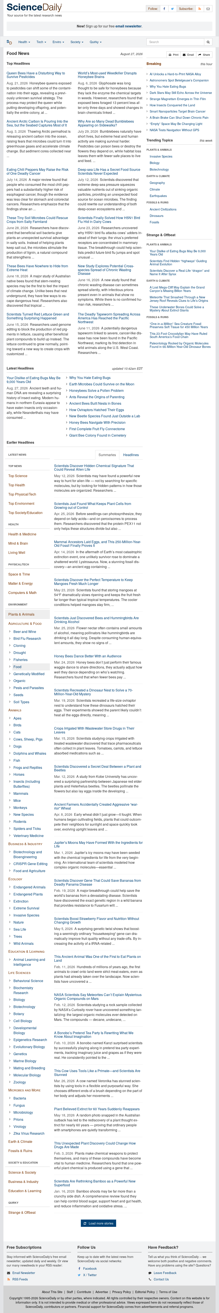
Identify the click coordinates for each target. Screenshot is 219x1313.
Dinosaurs (156, 215)
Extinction (20, 901)
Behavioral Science (28, 980)
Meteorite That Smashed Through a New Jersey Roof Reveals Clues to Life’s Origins (179, 298)
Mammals (20, 793)
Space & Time (19, 574)
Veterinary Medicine (28, 835)
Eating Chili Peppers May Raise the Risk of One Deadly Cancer (37, 171)
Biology (19, 999)
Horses (18, 774)
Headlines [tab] (131, 454)
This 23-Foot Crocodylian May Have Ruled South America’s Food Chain (178, 335)
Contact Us (161, 1279)
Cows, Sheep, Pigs (28, 739)
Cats (17, 732)
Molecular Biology (27, 1075)
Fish (16, 760)
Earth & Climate (20, 1141)
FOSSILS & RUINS (157, 202)
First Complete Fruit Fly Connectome (97, 428)
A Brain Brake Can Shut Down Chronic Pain (179, 117)
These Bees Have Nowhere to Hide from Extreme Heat (37, 267)
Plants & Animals (21, 614)
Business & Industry (25, 843)
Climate (155, 189)
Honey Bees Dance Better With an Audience (87, 655)
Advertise (101, 1292)
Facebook (90, 1268)
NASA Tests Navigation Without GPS (174, 130)
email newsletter (128, 26)
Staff (70, 1292)
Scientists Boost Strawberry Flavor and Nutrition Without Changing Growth (96, 920)
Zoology (19, 1082)
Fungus (19, 1105)
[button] (173, 54)
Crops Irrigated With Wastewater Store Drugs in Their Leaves (94, 730)
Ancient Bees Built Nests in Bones (95, 403)
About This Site (52, 1292)
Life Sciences (19, 972)
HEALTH (13, 524)
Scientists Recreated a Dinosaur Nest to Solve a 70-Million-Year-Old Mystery (93, 692)
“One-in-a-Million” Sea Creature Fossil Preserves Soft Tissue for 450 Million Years (179, 325)
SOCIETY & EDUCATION (23, 1162)
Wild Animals (23, 943)
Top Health (16, 484)
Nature (18, 922)
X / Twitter (90, 1275)
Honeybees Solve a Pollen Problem (96, 390)
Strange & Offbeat (22, 1212)
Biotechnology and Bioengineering (27, 854)
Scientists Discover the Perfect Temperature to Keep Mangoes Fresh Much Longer (93, 581)
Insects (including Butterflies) (26, 784)
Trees (17, 936)
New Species (23, 814)
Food (17, 666)
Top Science (17, 475)
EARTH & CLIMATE (158, 176)
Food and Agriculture (29, 870)
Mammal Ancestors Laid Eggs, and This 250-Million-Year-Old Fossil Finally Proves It (97, 543)
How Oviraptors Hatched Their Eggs (96, 409)
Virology (19, 1126)
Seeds (18, 694)
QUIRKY (13, 1203)
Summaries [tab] (107, 454)
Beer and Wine (24, 631)
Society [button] (76, 42)
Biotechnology (24, 1006)
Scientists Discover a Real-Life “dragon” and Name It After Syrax (179, 272)
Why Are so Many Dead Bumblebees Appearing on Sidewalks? (106, 123)
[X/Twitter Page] (172, 8)
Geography (157, 182)
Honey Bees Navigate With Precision (97, 422)
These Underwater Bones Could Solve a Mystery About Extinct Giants (177, 308)
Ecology (15, 878)
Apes (17, 718)
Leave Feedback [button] (165, 1273)
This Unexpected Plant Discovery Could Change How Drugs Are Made (95, 1145)
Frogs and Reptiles (27, 767)
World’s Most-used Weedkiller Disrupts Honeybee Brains (107, 75)
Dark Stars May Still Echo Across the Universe (181, 92)
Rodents (19, 821)
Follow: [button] (153, 8)
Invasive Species (26, 915)
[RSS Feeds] (199, 8)
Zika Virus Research (28, 1133)
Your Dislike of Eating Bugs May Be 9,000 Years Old (34, 379)
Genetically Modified (28, 673)
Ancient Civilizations (163, 209)
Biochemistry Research (23, 990)
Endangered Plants (28, 894)
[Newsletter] (208, 8)
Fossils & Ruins (20, 1150)
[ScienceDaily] (34, 7)
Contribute (84, 1292)
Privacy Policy (121, 1292)
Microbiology (23, 1112)
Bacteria (19, 1098)
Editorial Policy (145, 1292)
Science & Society (22, 1172)
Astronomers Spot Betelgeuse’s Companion (179, 80)
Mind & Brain (18, 543)
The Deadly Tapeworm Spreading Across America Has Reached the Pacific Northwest (109, 318)
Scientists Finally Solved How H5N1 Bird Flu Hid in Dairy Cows (109, 219)
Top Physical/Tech (22, 494)
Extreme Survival (26, 908)
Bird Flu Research (27, 638)
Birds (17, 725)
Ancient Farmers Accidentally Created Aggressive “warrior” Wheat (96, 806)
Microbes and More (24, 1090)
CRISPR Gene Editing (30, 863)
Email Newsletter (23, 1273)
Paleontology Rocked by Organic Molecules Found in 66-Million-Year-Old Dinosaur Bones (180, 345)
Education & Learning (26, 951)
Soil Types (21, 701)
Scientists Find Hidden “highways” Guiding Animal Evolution (178, 262)
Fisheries (20, 659)
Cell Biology (22, 1020)
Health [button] (23, 42)
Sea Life (19, 929)
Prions (18, 1119)
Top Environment (21, 503)
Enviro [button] (57, 42)
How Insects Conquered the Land (172, 105)
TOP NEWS (15, 466)
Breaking (153, 63)
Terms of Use (168, 1292)
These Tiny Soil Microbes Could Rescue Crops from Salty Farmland (37, 219)
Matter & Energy (20, 583)
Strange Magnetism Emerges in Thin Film (178, 99)
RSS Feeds (20, 1279)
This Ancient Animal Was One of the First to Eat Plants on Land (97, 958)
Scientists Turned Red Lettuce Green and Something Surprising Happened (38, 316)
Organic (19, 680)
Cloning (19, 645)
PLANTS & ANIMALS (159, 150)
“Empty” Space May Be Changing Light (176, 124)
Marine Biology (24, 1060)
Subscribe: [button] (186, 8)
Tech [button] (40, 42)
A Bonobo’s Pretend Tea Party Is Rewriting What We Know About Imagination (93, 1034)
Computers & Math (22, 592)
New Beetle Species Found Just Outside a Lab (104, 415)
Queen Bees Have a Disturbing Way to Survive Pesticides (36, 75)
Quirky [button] (94, 42)
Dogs (17, 746)
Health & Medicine (22, 534)
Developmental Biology (25, 1030)
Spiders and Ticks (27, 828)
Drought (19, 652)
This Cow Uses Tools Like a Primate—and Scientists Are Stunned (97, 1072)
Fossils (154, 222)
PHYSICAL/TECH (18, 564)
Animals (14, 710)
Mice (17, 800)
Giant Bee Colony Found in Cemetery (97, 435)
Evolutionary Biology (29, 1046)
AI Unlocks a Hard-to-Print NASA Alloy (175, 74)
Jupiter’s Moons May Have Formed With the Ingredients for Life (98, 844)
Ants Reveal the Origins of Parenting (96, 396)
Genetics (20, 1053)
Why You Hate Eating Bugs (90, 377)
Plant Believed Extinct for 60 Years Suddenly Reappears (97, 1108)
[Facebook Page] (164, 8)
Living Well (16, 552)
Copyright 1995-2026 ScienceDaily (32, 1298)
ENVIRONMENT (17, 604)
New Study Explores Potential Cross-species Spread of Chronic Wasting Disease (106, 269)
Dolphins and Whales (29, 753)
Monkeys (20, 807)
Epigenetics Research (30, 1039)
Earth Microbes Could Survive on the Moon (101, 384)
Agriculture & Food (24, 623)
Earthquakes (158, 196)
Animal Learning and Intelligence (29, 962)
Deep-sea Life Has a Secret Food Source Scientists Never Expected (109, 171)
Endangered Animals (29, 887)
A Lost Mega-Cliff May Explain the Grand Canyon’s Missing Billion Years (177, 289)
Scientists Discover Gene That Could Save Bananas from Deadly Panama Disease (97, 882)
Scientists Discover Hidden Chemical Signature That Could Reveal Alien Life (94, 467)
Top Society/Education (25, 512)
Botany (18, 1013)
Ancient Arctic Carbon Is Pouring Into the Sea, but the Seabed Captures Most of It (37, 123)
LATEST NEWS (17, 455)
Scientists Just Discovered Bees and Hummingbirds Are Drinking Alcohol (96, 619)
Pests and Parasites (28, 687)
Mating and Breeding (29, 1067)
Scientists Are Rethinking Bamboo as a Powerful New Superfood (95, 1183)
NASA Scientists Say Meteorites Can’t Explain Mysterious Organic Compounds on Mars (98, 996)
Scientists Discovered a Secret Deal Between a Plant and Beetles (97, 768)
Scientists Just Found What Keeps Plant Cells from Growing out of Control (92, 505)
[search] (208, 41)
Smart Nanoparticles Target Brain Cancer (178, 111)
